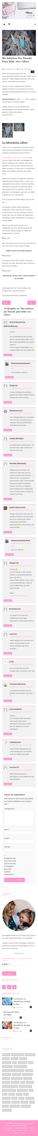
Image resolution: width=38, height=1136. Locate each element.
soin (32, 1102)
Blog (12, 65)
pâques (24, 1102)
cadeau (29, 1071)
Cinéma (33, 1130)
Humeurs (32, 1128)
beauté (23, 1059)
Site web (7, 847)
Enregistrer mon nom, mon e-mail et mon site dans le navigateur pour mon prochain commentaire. (10, 866)
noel (21, 1098)
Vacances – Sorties (22, 1130)
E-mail (7, 838)
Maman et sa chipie (25, 69)
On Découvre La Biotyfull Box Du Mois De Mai (22, 1025)
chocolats (27, 1074)
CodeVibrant (29, 1126)
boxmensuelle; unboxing (13, 1071)
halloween (22, 1090)
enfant (6, 1082)
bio (14, 1063)
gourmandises (9, 1090)
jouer (11, 1094)
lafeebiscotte (15, 742)
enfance (27, 1078)
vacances (7, 1110)
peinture (29, 1098)
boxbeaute (7, 1066)
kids (26, 1094)
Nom (6, 830)
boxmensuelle (20, 1066)
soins (5, 1106)
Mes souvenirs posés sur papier (11, 1013)
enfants (15, 1082)
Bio (14, 1130)
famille (30, 1082)
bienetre (6, 1063)
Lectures (17, 1133)
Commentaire (9, 809)
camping (6, 1074)
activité (6, 1055)
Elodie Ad (13, 385)
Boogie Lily (14, 563)
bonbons (22, 1063)
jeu (31, 1090)
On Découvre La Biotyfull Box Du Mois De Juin (22, 1002)
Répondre (8, 355)
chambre (16, 1074)
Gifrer (22, 99)
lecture (6, 1098)
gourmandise (25, 1086)
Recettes (7, 1130)
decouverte (16, 1078)
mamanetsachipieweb (20, 363)
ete (23, 1082)
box (30, 1063)
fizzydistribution (10, 1086)
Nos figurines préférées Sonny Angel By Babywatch (32, 303)
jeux (4, 1094)
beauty (14, 1059)
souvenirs (15, 1106)
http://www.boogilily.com (18, 596)
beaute (6, 1059)
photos (15, 1102)
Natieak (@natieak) (18, 463)
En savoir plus (19, 953)
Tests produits (20, 65)
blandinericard (16, 410)
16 (32, 72)
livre (14, 1098)
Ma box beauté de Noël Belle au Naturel (8, 303)
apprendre (30, 1055)
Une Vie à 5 (14, 767)
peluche (6, 1102)
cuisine (6, 1078)
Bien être (5, 65)
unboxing (26, 1106)
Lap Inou (13, 634)
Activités (17, 1128)
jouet (19, 1094)
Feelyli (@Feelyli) (16, 438)
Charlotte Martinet (18, 684)
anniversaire (17, 1055)
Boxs (23, 1133)
